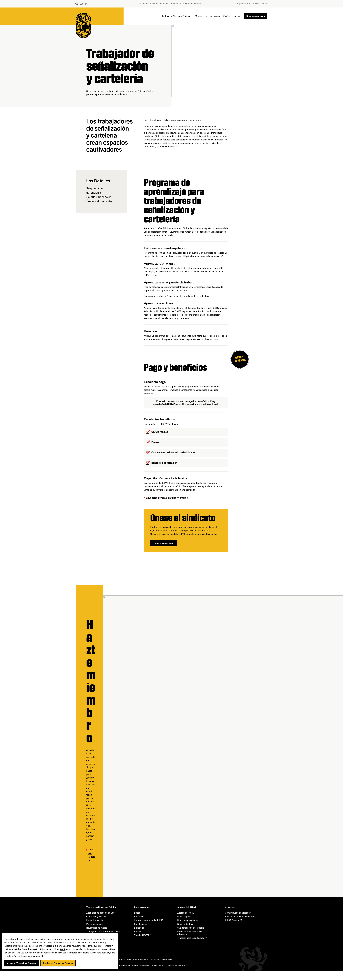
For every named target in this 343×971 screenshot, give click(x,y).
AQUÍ (62, 949)
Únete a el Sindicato (99, 201)
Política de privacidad (176, 965)
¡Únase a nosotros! (163, 543)
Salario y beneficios (98, 197)
